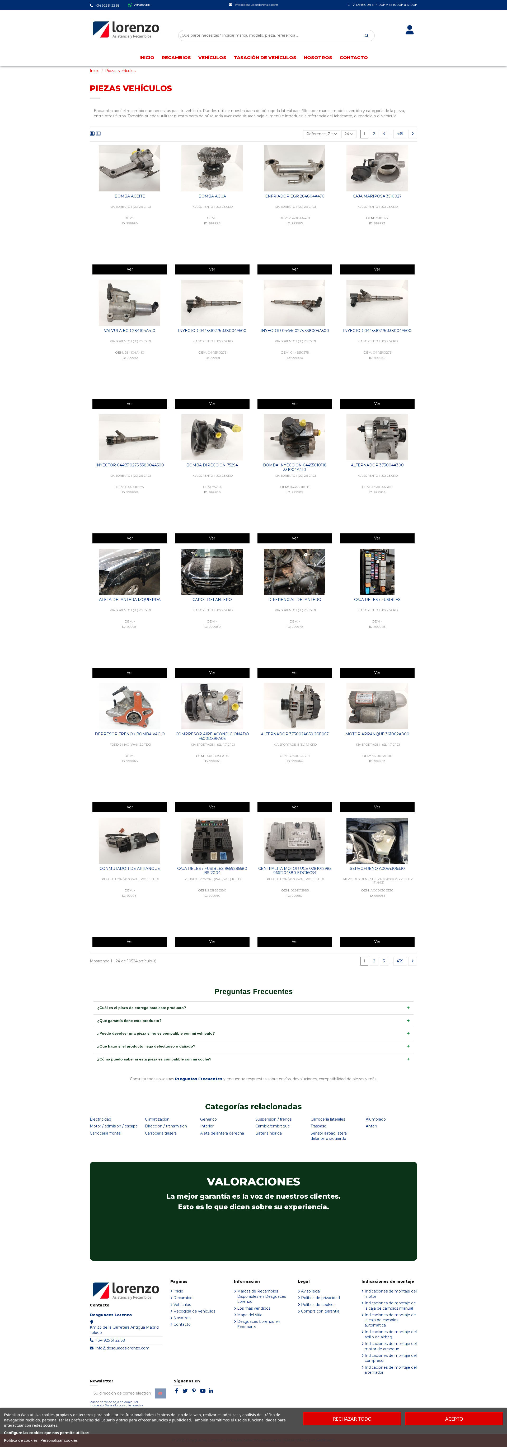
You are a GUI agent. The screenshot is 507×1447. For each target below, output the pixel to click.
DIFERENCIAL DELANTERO (294, 599)
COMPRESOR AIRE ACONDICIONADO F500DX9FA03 (212, 736)
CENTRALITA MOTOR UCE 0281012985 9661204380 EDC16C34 (294, 870)
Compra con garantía (320, 1311)
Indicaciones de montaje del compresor (391, 1358)
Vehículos (182, 1304)
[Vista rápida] (165, 153)
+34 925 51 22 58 (110, 1340)
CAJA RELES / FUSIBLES (377, 599)
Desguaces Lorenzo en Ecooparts (258, 1324)
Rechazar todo (352, 1419)
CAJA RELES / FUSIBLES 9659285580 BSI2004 (212, 870)
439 (400, 133)
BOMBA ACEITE (130, 196)
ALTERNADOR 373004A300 (377, 465)
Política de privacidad (320, 1297)
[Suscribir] (160, 1393)
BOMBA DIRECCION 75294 (212, 465)
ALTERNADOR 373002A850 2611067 (295, 734)
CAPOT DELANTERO (212, 599)
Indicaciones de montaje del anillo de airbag (391, 1334)
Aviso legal (311, 1291)
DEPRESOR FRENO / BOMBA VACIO (130, 734)
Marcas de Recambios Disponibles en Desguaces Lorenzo (261, 1296)
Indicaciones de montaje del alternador (391, 1370)
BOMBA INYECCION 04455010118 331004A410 (295, 467)
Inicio (178, 1291)
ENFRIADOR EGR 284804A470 (295, 196)
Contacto (182, 1324)
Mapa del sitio (249, 1315)
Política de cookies (318, 1304)
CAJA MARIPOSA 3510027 (377, 196)
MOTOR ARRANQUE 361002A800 (377, 734)
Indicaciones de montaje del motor (391, 1294)
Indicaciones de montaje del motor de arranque (391, 1346)
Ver (130, 269)
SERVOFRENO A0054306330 (377, 868)
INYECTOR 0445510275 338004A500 (212, 330)
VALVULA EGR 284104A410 (129, 330)
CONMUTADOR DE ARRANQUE (130, 868)
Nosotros (181, 1317)
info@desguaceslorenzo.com (122, 1348)
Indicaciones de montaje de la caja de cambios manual (390, 1306)
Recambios (183, 1297)
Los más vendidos (253, 1308)
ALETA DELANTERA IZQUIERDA (130, 599)
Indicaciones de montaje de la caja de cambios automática (390, 1320)
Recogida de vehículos (194, 1311)
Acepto (454, 1419)
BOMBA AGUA (212, 196)
